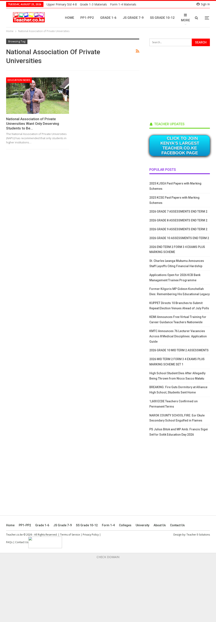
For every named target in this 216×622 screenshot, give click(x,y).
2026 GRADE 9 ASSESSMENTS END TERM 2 (178, 229)
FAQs (9, 542)
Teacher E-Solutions (198, 534)
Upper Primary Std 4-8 (62, 4)
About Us (160, 525)
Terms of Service (70, 534)
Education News (19, 80)
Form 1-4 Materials (123, 4)
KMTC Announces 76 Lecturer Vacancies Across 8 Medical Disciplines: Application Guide (178, 336)
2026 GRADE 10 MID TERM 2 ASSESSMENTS (179, 350)
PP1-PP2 (87, 18)
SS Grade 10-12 (162, 18)
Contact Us (177, 525)
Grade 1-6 (108, 18)
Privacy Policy (91, 534)
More (185, 20)
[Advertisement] (181, 82)
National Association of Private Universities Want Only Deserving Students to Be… (32, 123)
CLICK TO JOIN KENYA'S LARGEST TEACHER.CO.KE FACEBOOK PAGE (179, 145)
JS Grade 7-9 (133, 18)
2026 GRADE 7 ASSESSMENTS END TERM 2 (178, 211)
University (142, 525)
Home (69, 18)
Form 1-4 (108, 525)
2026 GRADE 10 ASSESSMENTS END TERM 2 (179, 238)
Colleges (125, 525)
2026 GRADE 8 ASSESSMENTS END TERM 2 (178, 220)
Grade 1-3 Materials (93, 4)
